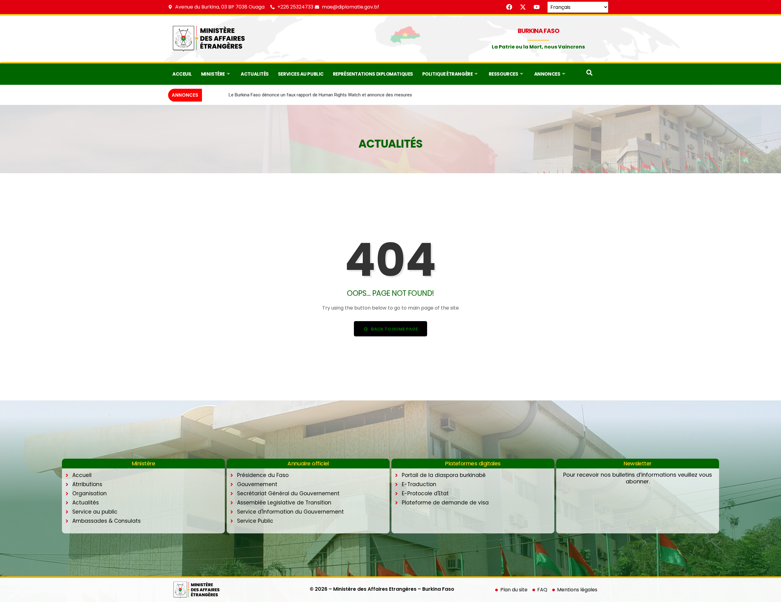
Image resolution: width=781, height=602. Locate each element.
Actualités (255, 74)
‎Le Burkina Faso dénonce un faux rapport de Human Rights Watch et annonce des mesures (297, 95)
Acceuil (182, 74)
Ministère (213, 74)
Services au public (301, 74)
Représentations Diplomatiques (373, 74)
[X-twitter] (523, 7)
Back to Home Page (394, 329)
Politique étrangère (447, 74)
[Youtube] (537, 7)
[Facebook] (509, 7)
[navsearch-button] (589, 74)
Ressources (503, 74)
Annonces (547, 74)
